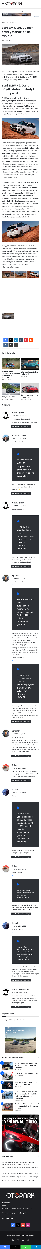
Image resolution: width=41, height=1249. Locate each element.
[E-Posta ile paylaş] (11, 345)
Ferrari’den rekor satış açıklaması (29, 396)
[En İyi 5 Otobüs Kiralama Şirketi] (7, 1076)
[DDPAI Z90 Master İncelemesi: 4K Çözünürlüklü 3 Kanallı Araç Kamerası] (7, 1066)
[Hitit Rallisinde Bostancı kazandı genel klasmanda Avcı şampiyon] (11, 363)
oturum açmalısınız (23, 1020)
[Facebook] (5, 340)
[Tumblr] (21, 340)
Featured (13, 22)
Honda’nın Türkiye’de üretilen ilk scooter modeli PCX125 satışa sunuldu (27, 1106)
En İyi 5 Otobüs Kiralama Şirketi (26, 1073)
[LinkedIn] (16, 340)
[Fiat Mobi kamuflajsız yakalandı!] (30, 364)
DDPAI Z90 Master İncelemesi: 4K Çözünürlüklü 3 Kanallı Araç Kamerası (26, 1065)
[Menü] (3, 5)
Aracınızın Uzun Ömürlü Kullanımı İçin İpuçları (16, 1173)
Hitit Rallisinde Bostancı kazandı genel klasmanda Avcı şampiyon (11, 374)
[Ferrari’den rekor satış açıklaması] (30, 388)
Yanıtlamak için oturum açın (21, 426)
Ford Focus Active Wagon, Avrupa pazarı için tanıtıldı (19, 1168)
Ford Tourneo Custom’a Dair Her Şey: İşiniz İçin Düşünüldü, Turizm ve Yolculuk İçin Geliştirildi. (26, 1095)
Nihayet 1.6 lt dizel (8, 397)
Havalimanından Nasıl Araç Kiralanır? (13, 1177)
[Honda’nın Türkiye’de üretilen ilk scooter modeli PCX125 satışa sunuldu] (7, 1107)
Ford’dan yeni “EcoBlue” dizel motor (13, 1180)
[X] (11, 340)
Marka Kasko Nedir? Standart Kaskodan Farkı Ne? (26, 1083)
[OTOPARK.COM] (13, 4)
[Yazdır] (16, 345)
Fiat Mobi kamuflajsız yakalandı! (29, 373)
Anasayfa (6, 22)
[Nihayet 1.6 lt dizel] (11, 389)
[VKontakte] (5, 345)
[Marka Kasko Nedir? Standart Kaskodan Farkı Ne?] (7, 1085)
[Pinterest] (26, 340)
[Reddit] (31, 340)
